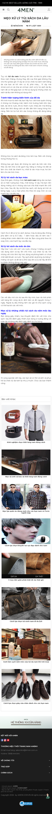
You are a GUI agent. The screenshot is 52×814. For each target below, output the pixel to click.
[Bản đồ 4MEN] (26, 722)
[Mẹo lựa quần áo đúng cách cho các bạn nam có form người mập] (26, 497)
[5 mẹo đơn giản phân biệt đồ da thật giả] (26, 565)
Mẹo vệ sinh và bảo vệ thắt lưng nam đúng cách (26, 477)
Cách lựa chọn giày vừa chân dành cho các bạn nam (26, 703)
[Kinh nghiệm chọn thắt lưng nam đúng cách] (26, 423)
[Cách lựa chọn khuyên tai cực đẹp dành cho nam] (26, 531)
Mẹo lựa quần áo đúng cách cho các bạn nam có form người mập (26, 512)
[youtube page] (8, 740)
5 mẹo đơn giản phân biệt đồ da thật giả (26, 580)
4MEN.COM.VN (24, 795)
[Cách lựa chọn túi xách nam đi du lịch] (26, 603)
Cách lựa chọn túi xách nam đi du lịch (26, 621)
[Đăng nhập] (49, 10)
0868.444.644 (14, 754)
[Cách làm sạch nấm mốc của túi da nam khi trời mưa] (26, 644)
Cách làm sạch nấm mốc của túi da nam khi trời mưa (26, 662)
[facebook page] (2, 740)
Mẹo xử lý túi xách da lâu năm (26, 19)
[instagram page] (5, 740)
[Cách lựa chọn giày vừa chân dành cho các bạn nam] (26, 685)
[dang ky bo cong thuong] (26, 803)
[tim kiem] (8, 10)
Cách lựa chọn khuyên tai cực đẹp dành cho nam (26, 545)
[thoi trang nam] (26, 11)
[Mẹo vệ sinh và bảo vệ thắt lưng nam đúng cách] (26, 462)
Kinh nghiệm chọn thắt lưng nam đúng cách (26, 442)
